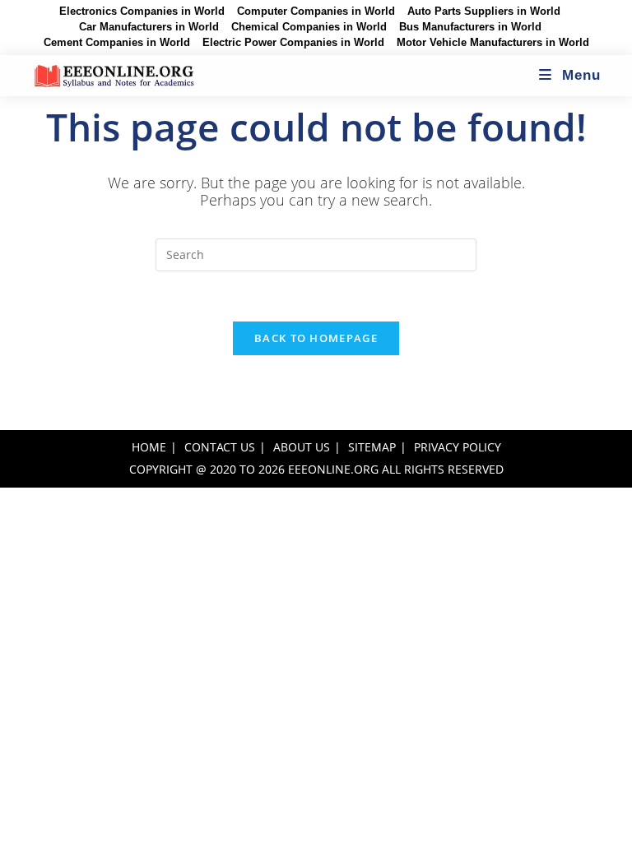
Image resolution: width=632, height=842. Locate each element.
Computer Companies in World (316, 11)
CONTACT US (219, 447)
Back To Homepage (316, 338)
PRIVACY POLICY (457, 447)
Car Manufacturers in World (149, 27)
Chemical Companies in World (309, 27)
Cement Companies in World (117, 43)
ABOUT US (301, 447)
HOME (149, 447)
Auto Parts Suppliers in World (483, 11)
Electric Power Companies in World (293, 43)
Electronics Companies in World (142, 11)
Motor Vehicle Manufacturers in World (493, 43)
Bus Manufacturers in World (470, 27)
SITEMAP (372, 447)
